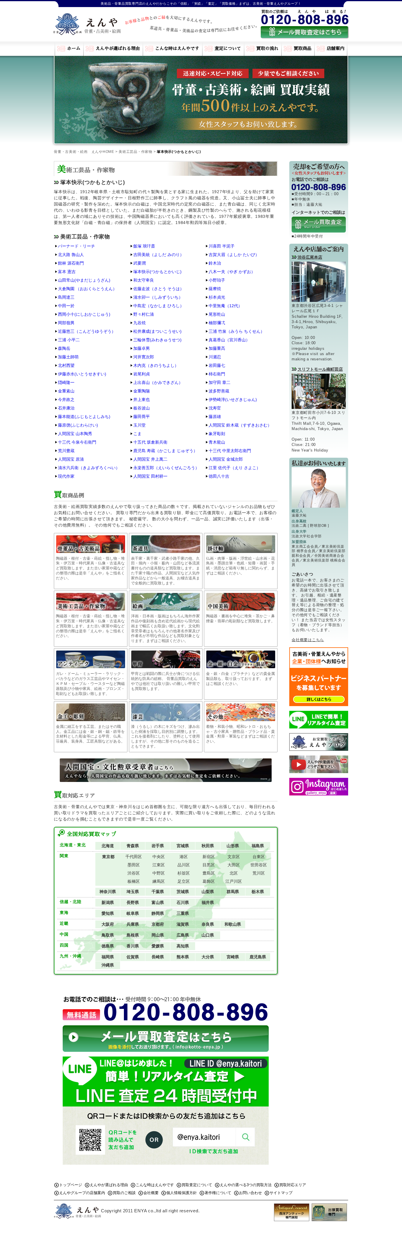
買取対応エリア (292, 1185)
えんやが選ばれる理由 (118, 48)
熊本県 (183, 957)
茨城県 (183, 891)
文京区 (233, 856)
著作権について (218, 1193)
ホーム (73, 48)
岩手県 (158, 845)
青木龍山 (217, 442)
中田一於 (66, 305)
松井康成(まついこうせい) (157, 331)
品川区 (183, 864)
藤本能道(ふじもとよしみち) (84, 416)
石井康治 (66, 408)
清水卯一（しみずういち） (158, 297)
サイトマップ (281, 1193)
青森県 (133, 845)
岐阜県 (133, 913)
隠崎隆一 (66, 382)
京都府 (158, 924)
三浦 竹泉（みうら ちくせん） (237, 331)
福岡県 (108, 957)
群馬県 (233, 891)
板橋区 (133, 881)
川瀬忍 (215, 357)
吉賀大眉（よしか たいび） (234, 254)
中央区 (158, 856)
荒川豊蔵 (66, 450)
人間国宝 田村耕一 (150, 476)
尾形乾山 (217, 314)
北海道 (108, 845)
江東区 (158, 864)
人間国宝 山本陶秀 (75, 433)
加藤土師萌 (68, 357)
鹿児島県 (258, 957)
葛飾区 (208, 881)
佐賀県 (133, 957)
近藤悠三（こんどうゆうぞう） (87, 331)
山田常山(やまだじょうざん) (84, 280)
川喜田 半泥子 (222, 246)
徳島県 (108, 946)
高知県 (183, 946)
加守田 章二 (219, 382)
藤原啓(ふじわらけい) (78, 425)
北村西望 (66, 365)
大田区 (233, 864)
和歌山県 (233, 924)
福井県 (208, 902)
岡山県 (158, 935)
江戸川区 (233, 881)
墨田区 (133, 864)
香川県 (133, 946)
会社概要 (151, 1193)
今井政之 (66, 399)
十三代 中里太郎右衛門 (230, 450)
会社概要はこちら (308, 640)
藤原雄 (215, 416)
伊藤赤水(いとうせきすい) (82, 374)
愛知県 (108, 913)
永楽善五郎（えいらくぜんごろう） (166, 467)
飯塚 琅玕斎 (144, 246)
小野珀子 (217, 280)
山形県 (233, 845)
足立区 (183, 881)
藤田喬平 (141, 416)
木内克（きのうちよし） (156, 365)
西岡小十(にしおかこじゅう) (84, 314)
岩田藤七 (217, 365)
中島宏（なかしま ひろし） (158, 305)
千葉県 (158, 891)
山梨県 (208, 891)
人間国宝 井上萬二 (150, 459)
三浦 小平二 (69, 339)
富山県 (158, 902)
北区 (234, 873)
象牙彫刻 (217, 433)
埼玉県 (133, 891)
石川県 (183, 902)
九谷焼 (139, 322)
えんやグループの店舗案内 (82, 1193)
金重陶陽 (141, 391)
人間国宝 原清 (71, 459)
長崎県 (158, 957)
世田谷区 (258, 864)
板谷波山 (141, 408)
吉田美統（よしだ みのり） (158, 254)
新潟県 (108, 902)
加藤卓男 (141, 348)
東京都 (108, 856)
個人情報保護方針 (181, 1193)
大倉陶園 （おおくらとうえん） (87, 288)
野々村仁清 (143, 314)
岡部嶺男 (66, 322)
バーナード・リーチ (76, 246)
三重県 (183, 913)
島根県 (133, 935)
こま (137, 433)
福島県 (258, 845)
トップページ (70, 1185)
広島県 (183, 935)
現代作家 (66, 476)
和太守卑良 (143, 280)
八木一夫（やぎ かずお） (232, 271)
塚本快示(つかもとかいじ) (157, 271)
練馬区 (158, 881)
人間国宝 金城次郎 (226, 459)
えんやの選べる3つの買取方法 (246, 1185)
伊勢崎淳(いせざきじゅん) (233, 399)
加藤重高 (217, 348)
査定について (228, 48)
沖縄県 (108, 965)
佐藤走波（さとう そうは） (158, 288)
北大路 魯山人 (71, 254)
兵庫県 (133, 924)
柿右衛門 (217, 374)
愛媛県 (158, 946)
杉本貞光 (217, 297)
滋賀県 (183, 924)
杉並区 (183, 873)
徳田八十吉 (219, 476)
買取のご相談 (124, 1193)
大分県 (208, 957)
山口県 (208, 935)
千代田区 (133, 856)
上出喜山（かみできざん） (158, 382)
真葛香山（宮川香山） (229, 339)
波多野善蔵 (219, 391)
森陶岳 (64, 348)
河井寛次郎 (143, 357)
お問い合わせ (250, 1193)
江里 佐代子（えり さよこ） (234, 467)
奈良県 (208, 924)
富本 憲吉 (67, 271)
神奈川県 (107, 891)
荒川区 (259, 873)
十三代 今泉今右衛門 (77, 442)
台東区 (259, 856)
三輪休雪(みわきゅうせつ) (157, 339)
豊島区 (208, 873)
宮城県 (183, 845)
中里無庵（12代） (225, 305)
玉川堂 (139, 425)
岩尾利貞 (141, 374)
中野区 (158, 873)
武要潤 (139, 263)
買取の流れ (267, 48)
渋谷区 (133, 873)
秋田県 (208, 845)
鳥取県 (108, 935)
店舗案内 (335, 48)
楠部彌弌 (217, 322)
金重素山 (66, 391)
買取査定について (197, 1185)
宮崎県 (233, 957)
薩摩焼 (215, 288)
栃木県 (258, 891)
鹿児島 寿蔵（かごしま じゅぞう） (165, 450)
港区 (184, 856)
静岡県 (158, 913)
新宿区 (208, 856)
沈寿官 (215, 408)
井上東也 (141, 399)
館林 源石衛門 (71, 263)
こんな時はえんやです (177, 48)
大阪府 (108, 924)
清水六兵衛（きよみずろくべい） (89, 467)
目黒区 (208, 864)
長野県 (133, 902)
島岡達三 (66, 297)
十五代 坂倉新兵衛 (150, 442)
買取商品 (302, 48)
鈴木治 (215, 263)
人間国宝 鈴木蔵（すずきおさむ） (240, 425)
